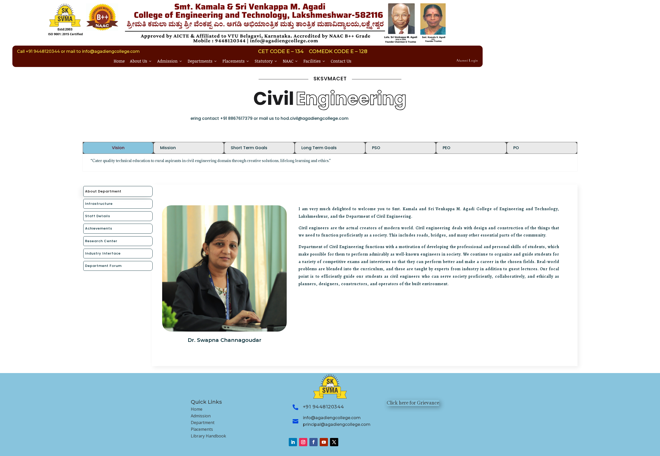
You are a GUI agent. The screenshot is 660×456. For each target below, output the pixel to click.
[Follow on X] (334, 442)
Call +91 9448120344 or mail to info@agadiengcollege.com (78, 51)
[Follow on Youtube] (324, 442)
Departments (202, 61)
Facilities (314, 61)
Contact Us (341, 61)
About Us (141, 61)
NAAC (290, 61)
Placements (236, 61)
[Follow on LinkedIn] (293, 442)
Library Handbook (208, 436)
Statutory (266, 61)
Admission (170, 61)
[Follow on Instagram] (303, 442)
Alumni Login (467, 61)
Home (119, 61)
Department (202, 422)
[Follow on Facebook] (313, 442)
